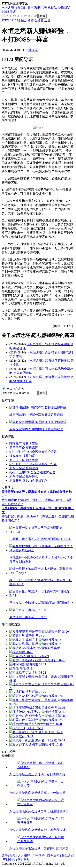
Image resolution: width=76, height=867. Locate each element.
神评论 (33, 50)
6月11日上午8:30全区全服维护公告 (33, 464)
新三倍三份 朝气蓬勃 (23, 460)
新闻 (21, 388)
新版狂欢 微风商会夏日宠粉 (28, 480)
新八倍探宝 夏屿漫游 (23, 468)
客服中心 (9, 859)
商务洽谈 (53, 855)
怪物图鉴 (64, 7)
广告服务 (38, 855)
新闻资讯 (27, 7)
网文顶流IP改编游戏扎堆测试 (22, 500)
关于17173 (9, 855)
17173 (5, 20)
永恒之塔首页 (11, 7)
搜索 (42, 16)
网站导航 (24, 859)
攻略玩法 (40, 7)
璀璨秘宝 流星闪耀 (22, 456)
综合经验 (37, 20)
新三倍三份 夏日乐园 (23, 447)
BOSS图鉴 (9, 11)
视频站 (52, 7)
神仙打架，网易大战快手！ (20, 516)
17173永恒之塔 (20, 20)
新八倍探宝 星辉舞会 (23, 476)
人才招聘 (24, 855)
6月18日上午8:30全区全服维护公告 (33, 451)
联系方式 (68, 855)
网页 (9, 388)
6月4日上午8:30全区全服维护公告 (32, 472)
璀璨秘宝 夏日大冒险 (23, 443)
